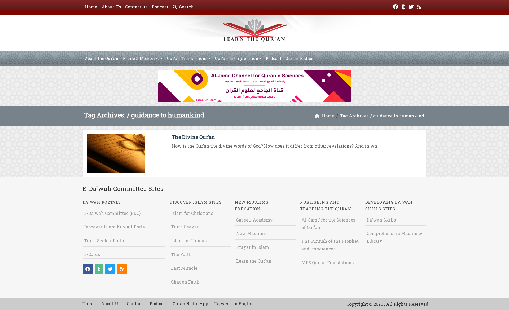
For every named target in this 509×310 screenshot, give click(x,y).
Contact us (136, 7)
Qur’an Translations (187, 58)
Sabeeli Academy (254, 220)
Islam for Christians (192, 213)
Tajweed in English (234, 303)
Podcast (160, 7)
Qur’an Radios (299, 58)
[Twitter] (412, 6)
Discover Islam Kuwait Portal (115, 226)
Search (186, 7)
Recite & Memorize (141, 58)
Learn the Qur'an (253, 261)
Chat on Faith (185, 282)
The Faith (181, 254)
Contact (135, 303)
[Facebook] (396, 6)
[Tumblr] (404, 6)
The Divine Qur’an (193, 137)
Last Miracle (184, 268)
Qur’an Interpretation (236, 58)
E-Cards (92, 254)
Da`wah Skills (381, 220)
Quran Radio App (190, 303)
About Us (111, 7)
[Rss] (419, 6)
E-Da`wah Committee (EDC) (112, 213)
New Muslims (251, 233)
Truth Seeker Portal (105, 240)
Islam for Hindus (189, 240)
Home (91, 7)
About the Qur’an (102, 58)
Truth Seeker (185, 226)
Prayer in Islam (252, 247)
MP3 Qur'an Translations (327, 262)
